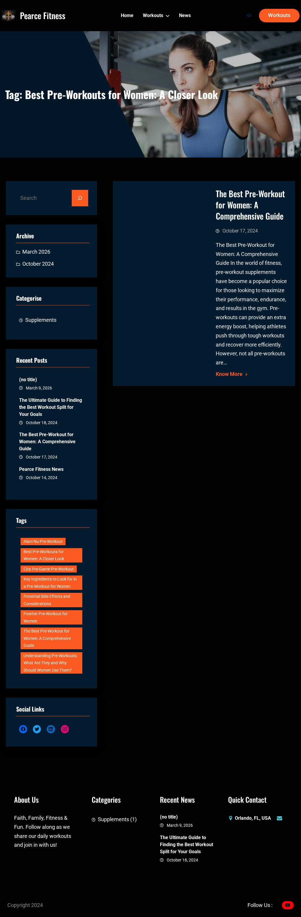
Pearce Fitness (42, 15)
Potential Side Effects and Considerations (47, 600)
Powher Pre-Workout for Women (46, 617)
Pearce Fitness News (41, 469)
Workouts (279, 15)
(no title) (28, 379)
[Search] (80, 198)
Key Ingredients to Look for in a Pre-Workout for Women (50, 583)
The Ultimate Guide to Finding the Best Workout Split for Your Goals (50, 407)
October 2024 (38, 264)
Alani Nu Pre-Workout (43, 541)
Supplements (40, 320)
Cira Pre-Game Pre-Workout (49, 569)
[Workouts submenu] (167, 16)
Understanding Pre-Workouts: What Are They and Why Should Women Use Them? (50, 662)
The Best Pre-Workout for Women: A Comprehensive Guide (47, 441)
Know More (229, 374)
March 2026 (36, 252)
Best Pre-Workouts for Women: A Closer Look (44, 555)
